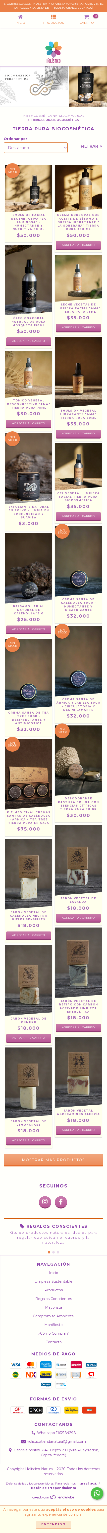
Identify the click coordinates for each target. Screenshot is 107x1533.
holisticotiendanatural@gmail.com (56, 1441)
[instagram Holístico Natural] (45, 1202)
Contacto (54, 1342)
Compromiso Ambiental (53, 1316)
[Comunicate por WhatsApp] (97, 1493)
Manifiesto (53, 1325)
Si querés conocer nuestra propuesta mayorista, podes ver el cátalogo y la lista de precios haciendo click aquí (53, 5)
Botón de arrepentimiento (53, 1488)
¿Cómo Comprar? (53, 1333)
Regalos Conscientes (53, 1299)
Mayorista (53, 1307)
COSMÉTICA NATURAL (50, 115)
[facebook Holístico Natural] (61, 1202)
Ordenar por (15, 139)
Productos (54, 1290)
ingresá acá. (86, 1483)
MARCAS (77, 115)
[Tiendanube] (53, 1498)
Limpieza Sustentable (53, 1281)
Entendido (53, 1524)
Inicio (26, 115)
